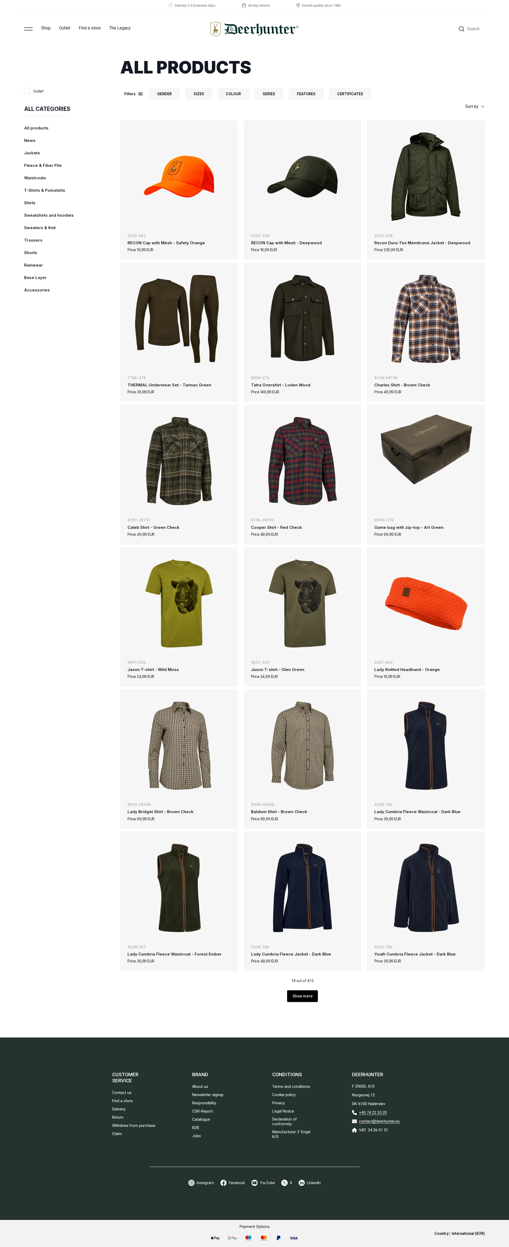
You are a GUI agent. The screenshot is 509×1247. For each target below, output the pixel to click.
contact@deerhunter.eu (379, 1121)
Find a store (90, 27)
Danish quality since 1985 (321, 5)
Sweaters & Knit (40, 227)
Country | (460, 1233)
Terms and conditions (291, 1086)
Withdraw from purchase (133, 1125)
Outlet (64, 27)
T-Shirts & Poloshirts (44, 190)
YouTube (267, 1183)
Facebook (237, 1183)
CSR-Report (202, 1111)
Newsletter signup (207, 1094)
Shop (46, 27)
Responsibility (204, 1103)
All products (36, 127)
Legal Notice (283, 1111)
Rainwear (33, 265)
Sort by (472, 106)
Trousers (33, 240)
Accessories (37, 290)
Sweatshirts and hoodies (49, 215)
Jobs (196, 1135)
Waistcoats (35, 177)
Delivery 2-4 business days (195, 5)
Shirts (30, 202)
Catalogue (201, 1119)
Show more (303, 996)
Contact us (121, 1092)
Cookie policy (284, 1094)
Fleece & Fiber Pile (43, 165)
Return (118, 1117)
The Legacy (120, 27)
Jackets (32, 152)
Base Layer (35, 277)
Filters (130, 94)
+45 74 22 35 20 (373, 1112)
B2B (195, 1127)
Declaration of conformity (284, 1121)
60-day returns (259, 5)
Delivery (118, 1109)
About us (200, 1086)
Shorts (30, 252)
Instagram (205, 1183)
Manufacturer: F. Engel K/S (291, 1134)
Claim (117, 1133)
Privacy (278, 1103)
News (30, 140)
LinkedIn (314, 1183)
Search (473, 28)
